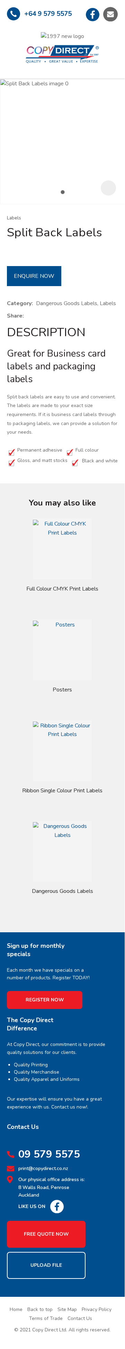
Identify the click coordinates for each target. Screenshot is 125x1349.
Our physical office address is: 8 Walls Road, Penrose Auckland (51, 1187)
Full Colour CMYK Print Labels (62, 589)
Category (19, 303)
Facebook (93, 14)
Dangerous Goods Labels (62, 891)
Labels (14, 218)
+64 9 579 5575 (48, 13)
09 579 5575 (49, 1154)
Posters (62, 690)
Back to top (40, 1309)
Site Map (67, 1309)
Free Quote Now (46, 1234)
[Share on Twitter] (37, 316)
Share (15, 316)
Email (110, 14)
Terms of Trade (46, 1318)
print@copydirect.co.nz (43, 1168)
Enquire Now (34, 276)
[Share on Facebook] (28, 316)
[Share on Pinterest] (59, 316)
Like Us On (31, 1206)
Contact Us (80, 1318)
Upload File (46, 1265)
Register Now (45, 1000)
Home (16, 1309)
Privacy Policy (96, 1309)
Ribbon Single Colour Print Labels (62, 790)
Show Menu (12, 47)
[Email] (48, 316)
